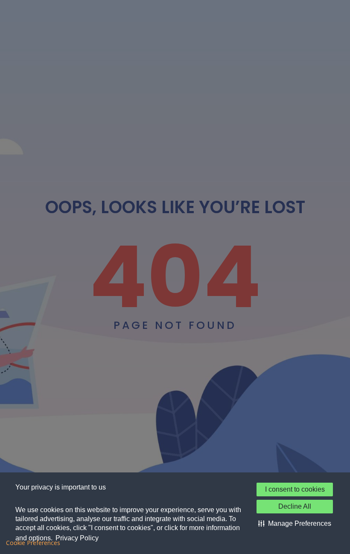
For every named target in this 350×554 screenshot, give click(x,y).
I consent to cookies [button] (295, 489)
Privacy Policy (77, 538)
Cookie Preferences (33, 543)
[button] (295, 524)
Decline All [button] (294, 506)
